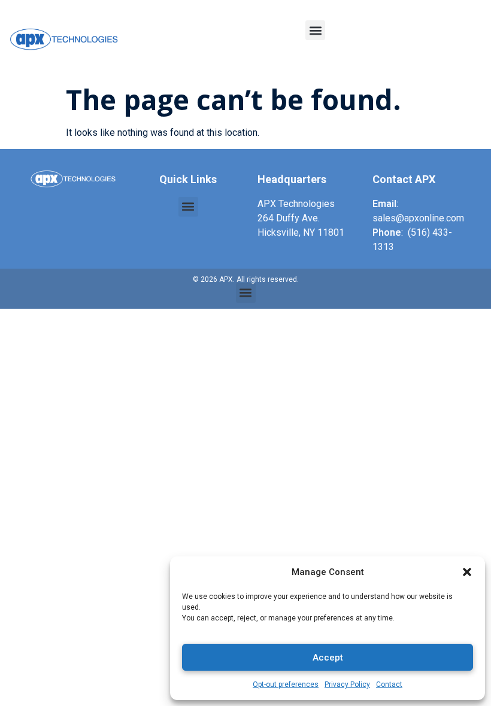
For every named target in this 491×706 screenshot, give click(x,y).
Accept (328, 657)
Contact (389, 684)
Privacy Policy (347, 684)
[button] (467, 572)
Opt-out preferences (286, 684)
